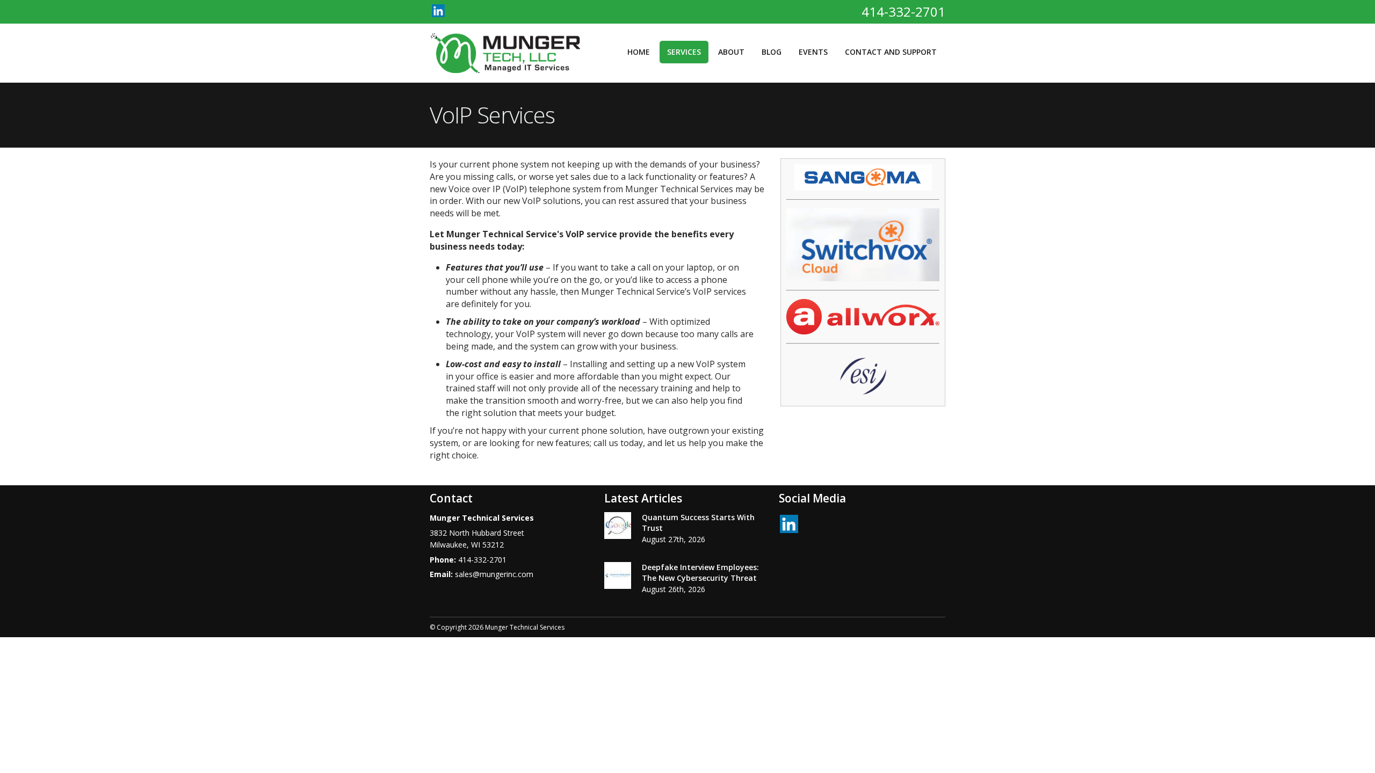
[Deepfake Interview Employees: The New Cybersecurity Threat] (617, 577)
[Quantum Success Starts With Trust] (617, 527)
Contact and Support (891, 52)
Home (638, 52)
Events (813, 52)
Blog (771, 52)
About (731, 52)
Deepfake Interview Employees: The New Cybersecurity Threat (700, 572)
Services (684, 52)
